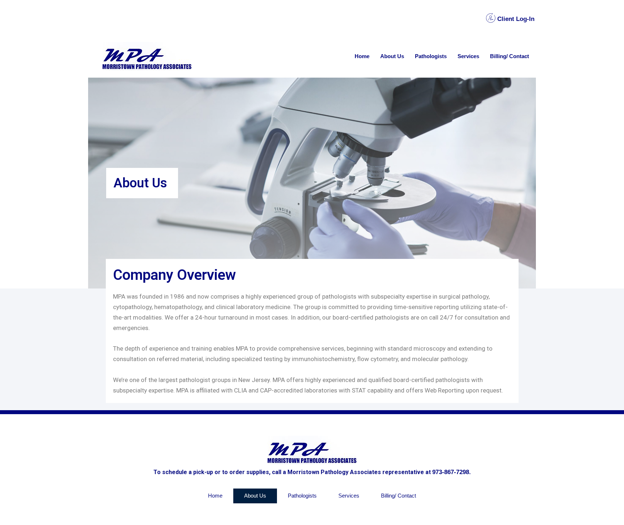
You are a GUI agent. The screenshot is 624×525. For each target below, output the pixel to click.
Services (468, 56)
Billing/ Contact (509, 56)
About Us (392, 56)
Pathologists (431, 56)
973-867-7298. (451, 472)
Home (362, 56)
